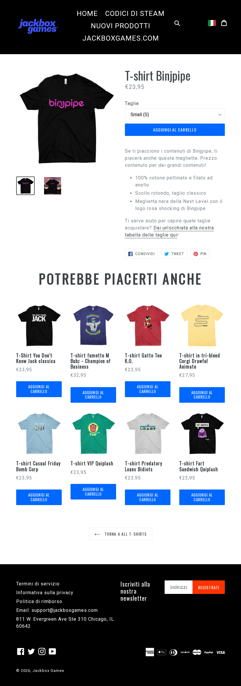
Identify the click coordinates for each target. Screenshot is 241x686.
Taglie (132, 103)
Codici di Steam (135, 13)
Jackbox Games (48, 670)
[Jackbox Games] (38, 26)
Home (87, 13)
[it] (212, 23)
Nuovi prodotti (120, 26)
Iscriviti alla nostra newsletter (135, 591)
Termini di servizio (38, 584)
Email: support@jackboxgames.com (57, 610)
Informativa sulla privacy (44, 592)
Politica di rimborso (39, 601)
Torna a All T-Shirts (125, 534)
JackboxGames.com (120, 38)
